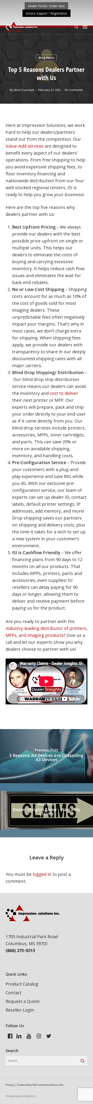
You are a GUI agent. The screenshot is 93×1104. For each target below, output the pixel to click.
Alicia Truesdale (24, 90)
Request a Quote (23, 1001)
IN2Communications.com (47, 1085)
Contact (13, 993)
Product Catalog (22, 984)
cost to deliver (64, 393)
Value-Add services (25, 146)
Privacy (10, 1085)
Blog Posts (46, 58)
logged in (42, 874)
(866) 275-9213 (20, 950)
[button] (85, 27)
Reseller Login (20, 1010)
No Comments (74, 90)
